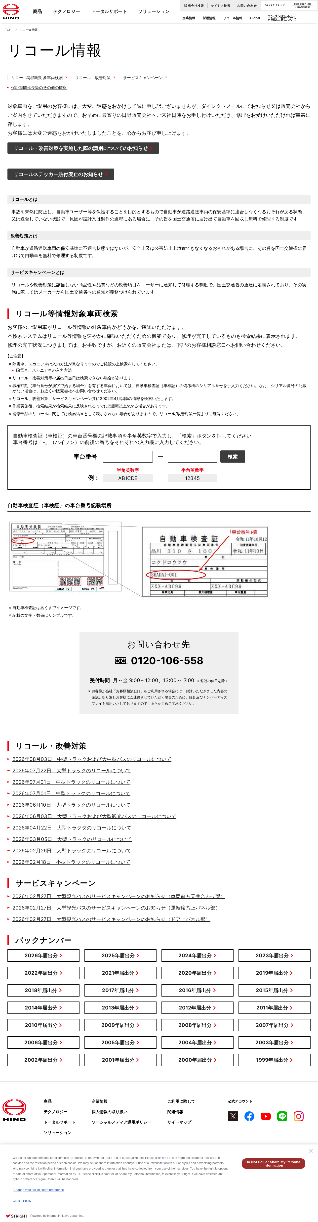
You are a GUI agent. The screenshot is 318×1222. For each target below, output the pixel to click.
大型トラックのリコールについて (71, 771)
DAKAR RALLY (275, 5)
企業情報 (188, 18)
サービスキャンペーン (143, 77)
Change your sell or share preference (38, 1190)
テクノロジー (66, 11)
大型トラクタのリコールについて (71, 828)
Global (255, 18)
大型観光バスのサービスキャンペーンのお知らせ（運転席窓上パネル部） (116, 908)
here (165, 1158)
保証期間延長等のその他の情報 (39, 87)
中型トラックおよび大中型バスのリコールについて (91, 759)
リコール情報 (232, 18)
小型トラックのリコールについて (71, 862)
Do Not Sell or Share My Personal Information (273, 1163)
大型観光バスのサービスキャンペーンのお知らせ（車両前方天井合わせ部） (118, 896)
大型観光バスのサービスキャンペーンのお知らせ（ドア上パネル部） (111, 919)
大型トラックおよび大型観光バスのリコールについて (94, 816)
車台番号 (85, 456)
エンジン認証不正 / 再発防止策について (282, 17)
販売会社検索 (194, 5)
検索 (233, 457)
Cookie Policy (22, 1201)
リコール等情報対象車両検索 (37, 77)
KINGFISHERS (303, 7)
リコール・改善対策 (93, 77)
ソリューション (153, 11)
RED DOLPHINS (303, 4)
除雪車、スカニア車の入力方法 (44, 370)
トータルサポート (109, 11)
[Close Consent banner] (311, 1151)
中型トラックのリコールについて (71, 782)
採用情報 (209, 18)
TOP (8, 30)
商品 (37, 11)
